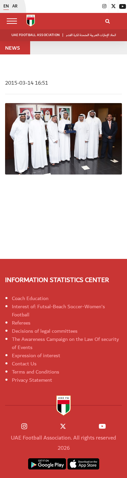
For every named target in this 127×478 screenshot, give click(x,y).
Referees (21, 322)
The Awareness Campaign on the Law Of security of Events (65, 343)
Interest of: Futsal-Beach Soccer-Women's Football (58, 310)
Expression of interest (36, 355)
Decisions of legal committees (45, 331)
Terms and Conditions (35, 371)
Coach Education (30, 298)
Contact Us (24, 363)
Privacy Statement (32, 380)
